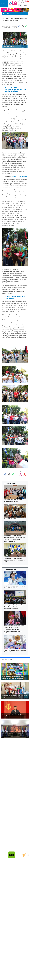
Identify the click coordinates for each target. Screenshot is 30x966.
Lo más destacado (10, 570)
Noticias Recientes (10, 483)
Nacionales (7, 14)
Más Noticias (7, 659)
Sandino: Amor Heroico (19, 176)
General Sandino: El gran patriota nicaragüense (16, 297)
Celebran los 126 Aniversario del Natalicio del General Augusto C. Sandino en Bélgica (16, 89)
